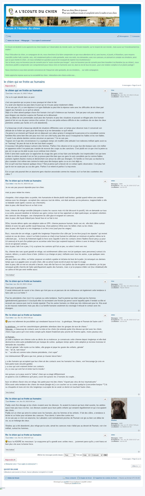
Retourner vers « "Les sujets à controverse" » (21, 464)
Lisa (112, 90)
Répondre (9, 85)
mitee (113, 180)
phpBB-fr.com (76, 483)
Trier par (79, 455)
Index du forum (13, 478)
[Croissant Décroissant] (97, 455)
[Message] (6, 93)
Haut (139, 176)
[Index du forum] (63, 16)
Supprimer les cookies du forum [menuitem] (106, 478)
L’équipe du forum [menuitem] (86, 478)
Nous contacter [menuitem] (71, 478)
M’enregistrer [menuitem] (124, 36)
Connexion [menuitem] (136, 36)
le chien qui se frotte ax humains (24, 81)
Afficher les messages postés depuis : (50, 455)
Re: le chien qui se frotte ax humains (23, 181)
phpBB (66, 482)
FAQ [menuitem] (9, 36)
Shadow (114, 420)
